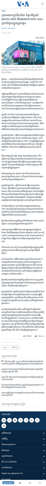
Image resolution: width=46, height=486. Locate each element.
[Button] (40, 37)
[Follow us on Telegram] (26, 420)
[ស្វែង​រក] (40, 483)
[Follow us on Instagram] (20, 420)
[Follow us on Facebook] (3, 420)
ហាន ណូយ (11, 28)
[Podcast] (37, 420)
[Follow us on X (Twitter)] (9, 420)
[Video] (20, 483)
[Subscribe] (3, 425)
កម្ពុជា (3, 11)
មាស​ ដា (4, 28)
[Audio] (30, 483)
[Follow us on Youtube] (15, 420)
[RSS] (31, 420)
